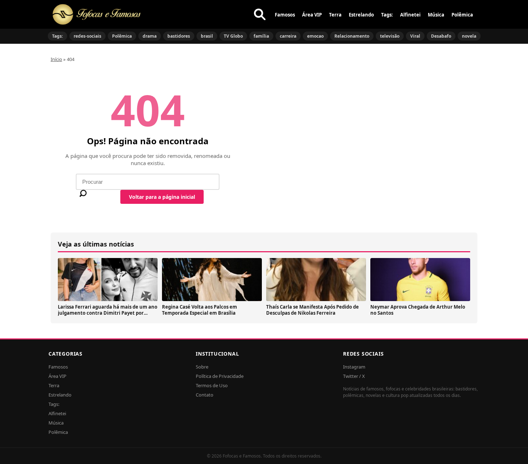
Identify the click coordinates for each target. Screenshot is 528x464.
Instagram (354, 367)
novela (469, 36)
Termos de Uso (212, 385)
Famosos (285, 14)
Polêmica (462, 14)
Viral (415, 36)
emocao (315, 36)
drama (150, 36)
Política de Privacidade (220, 376)
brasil (207, 36)
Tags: (387, 14)
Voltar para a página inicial (162, 196)
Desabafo (441, 36)
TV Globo (233, 36)
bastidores (178, 36)
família (261, 36)
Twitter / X (354, 376)
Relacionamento (351, 36)
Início (56, 59)
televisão (389, 36)
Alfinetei (410, 14)
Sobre (202, 367)
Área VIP (312, 14)
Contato (204, 395)
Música (436, 14)
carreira (288, 36)
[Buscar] (259, 14)
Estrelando (361, 14)
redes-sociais (87, 36)
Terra (335, 14)
